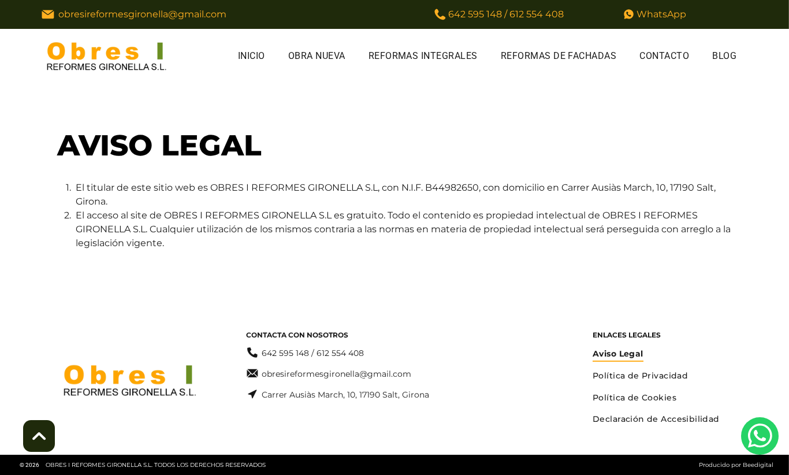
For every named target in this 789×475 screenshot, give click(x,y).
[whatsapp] (760, 437)
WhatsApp (661, 14)
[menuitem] (251, 55)
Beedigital (758, 465)
